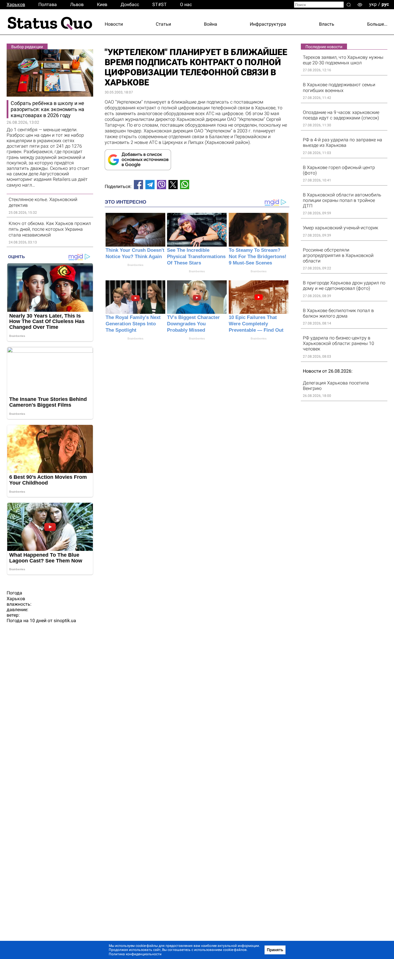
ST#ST (159, 4)
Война (210, 24)
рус (385, 4)
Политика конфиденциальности (135, 954)
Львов (77, 4)
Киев (102, 4)
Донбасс (130, 4)
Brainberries (135, 265)
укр (373, 4)
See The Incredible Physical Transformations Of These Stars (196, 256)
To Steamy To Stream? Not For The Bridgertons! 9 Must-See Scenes (257, 256)
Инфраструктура (268, 24)
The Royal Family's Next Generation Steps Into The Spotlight (133, 324)
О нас (186, 4)
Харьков (16, 4)
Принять (275, 949)
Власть (326, 24)
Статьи (163, 24)
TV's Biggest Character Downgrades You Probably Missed (193, 324)
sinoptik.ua (65, 620)
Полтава (47, 4)
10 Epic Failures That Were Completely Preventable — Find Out (256, 324)
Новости (114, 24)
